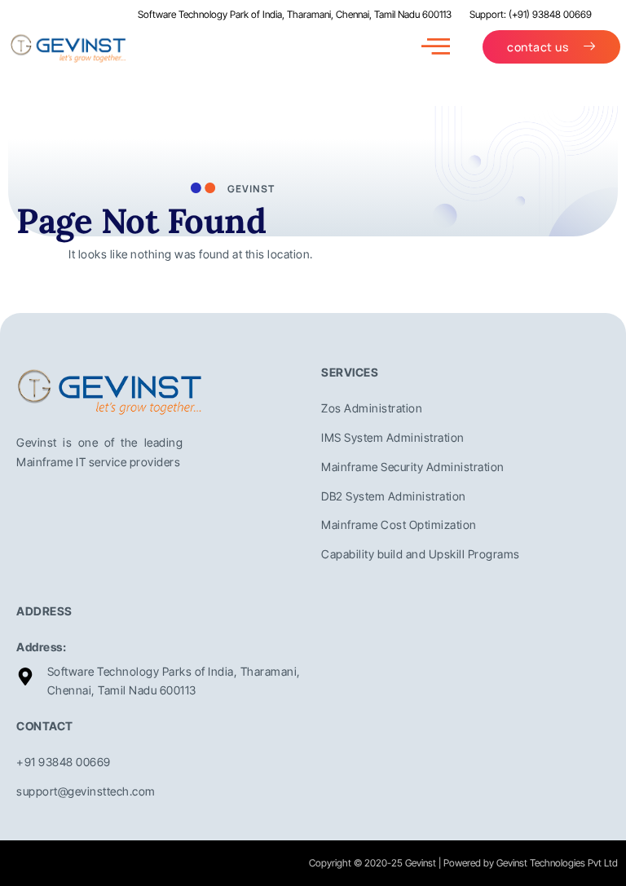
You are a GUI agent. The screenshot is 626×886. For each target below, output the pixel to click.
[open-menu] (436, 47)
